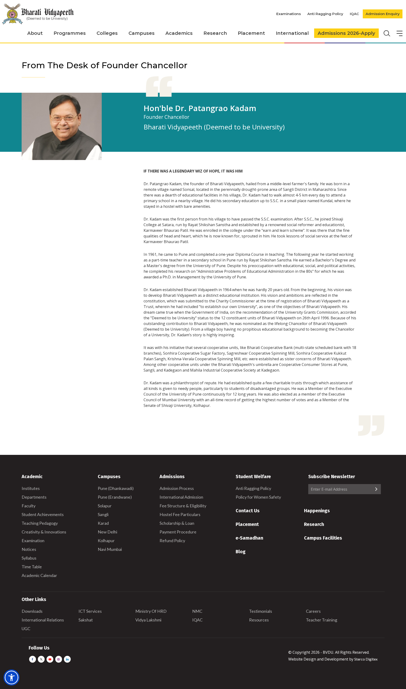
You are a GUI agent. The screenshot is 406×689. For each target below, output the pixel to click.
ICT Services (90, 611)
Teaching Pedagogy (40, 523)
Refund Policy (172, 540)
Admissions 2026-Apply (346, 33)
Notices (29, 549)
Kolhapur (106, 540)
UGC (26, 628)
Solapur (105, 505)
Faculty (28, 505)
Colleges (107, 33)
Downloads (32, 611)
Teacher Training (321, 619)
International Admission (181, 497)
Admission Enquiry (383, 14)
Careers (313, 611)
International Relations (43, 619)
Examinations (288, 14)
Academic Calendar (39, 575)
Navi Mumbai (110, 549)
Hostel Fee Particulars (180, 514)
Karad (103, 523)
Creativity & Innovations (44, 531)
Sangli (103, 514)
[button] (11, 677)
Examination (33, 540)
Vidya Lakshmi (148, 619)
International (292, 33)
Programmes (70, 33)
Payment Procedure (178, 531)
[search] (386, 33)
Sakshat (85, 619)
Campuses (142, 33)
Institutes (31, 488)
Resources (259, 619)
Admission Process (177, 488)
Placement (251, 33)
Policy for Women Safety (258, 497)
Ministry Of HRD (151, 611)
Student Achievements (43, 514)
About (35, 33)
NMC (197, 611)
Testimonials (260, 611)
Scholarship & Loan (177, 523)
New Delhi (107, 531)
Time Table (32, 566)
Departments (34, 497)
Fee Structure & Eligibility (183, 505)
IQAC (354, 14)
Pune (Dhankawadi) (116, 488)
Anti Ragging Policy (325, 14)
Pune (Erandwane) (115, 497)
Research (215, 33)
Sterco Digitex (366, 659)
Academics (179, 33)
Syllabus (29, 558)
